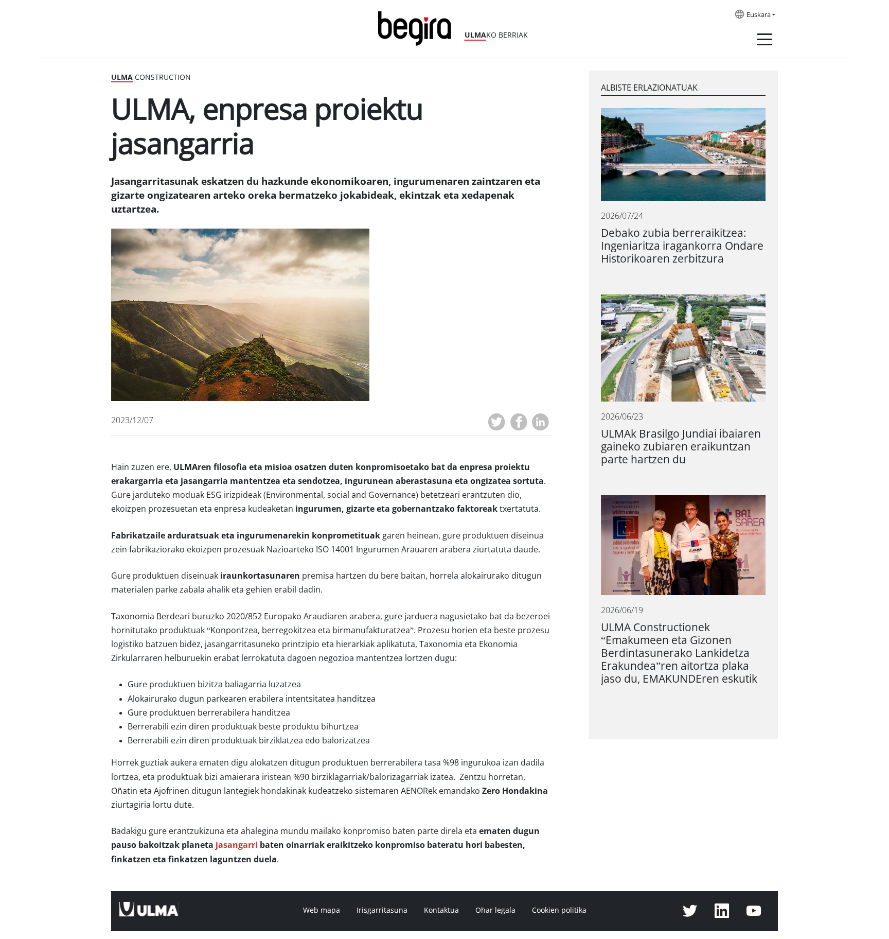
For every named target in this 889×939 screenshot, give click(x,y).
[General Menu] (764, 41)
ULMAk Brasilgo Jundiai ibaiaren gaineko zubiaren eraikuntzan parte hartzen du (681, 446)
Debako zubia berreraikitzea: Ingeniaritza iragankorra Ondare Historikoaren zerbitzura (682, 246)
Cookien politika (559, 910)
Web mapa (321, 910)
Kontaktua (441, 910)
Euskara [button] (758, 15)
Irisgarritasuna (382, 910)
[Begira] (418, 27)
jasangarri (237, 845)
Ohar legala (495, 910)
